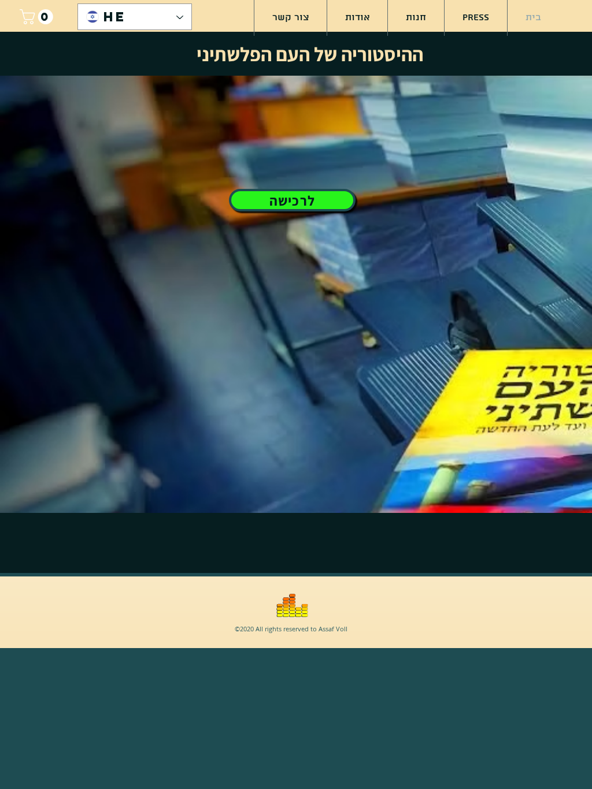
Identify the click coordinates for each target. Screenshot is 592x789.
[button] (38, 16)
